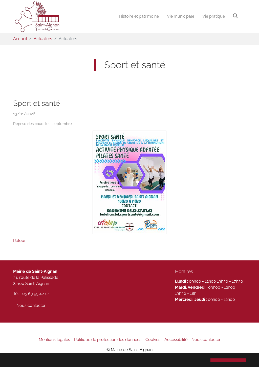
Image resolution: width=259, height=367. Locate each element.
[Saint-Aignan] (37, 16)
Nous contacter (31, 305)
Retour (19, 240)
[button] (228, 360)
